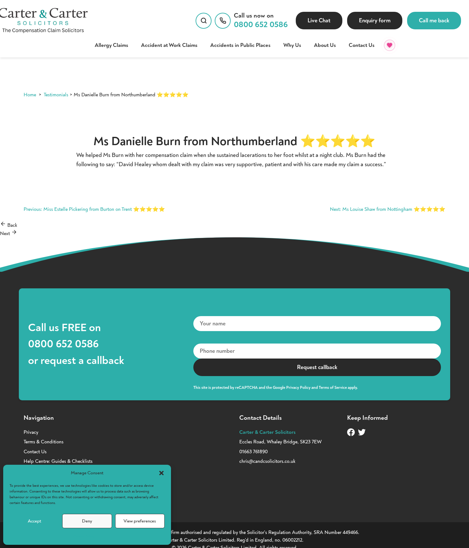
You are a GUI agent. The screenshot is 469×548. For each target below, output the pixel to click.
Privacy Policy (298, 387)
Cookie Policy (83, 536)
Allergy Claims (111, 45)
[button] (161, 473)
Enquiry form (375, 20)
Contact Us (362, 45)
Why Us (292, 45)
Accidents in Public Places (240, 45)
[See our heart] (389, 45)
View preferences (139, 521)
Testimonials (56, 95)
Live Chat (319, 20)
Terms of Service (333, 387)
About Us (325, 45)
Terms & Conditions (43, 442)
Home (30, 95)
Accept (34, 521)
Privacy (31, 432)
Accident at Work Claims (169, 45)
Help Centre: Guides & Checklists (58, 461)
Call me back (434, 20)
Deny (87, 521)
